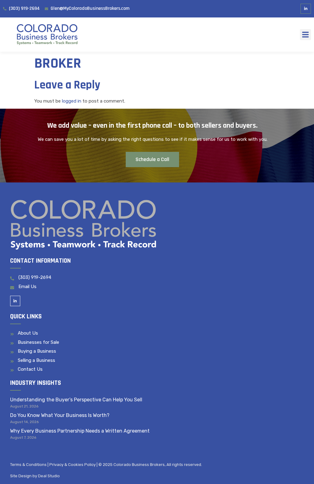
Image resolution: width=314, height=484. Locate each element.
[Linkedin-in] (306, 9)
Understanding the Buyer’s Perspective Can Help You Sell (76, 400)
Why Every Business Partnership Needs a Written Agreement (80, 431)
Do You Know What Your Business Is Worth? (59, 415)
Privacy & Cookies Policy (72, 464)
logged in (71, 101)
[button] (305, 34)
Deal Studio (49, 476)
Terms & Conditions (28, 464)
